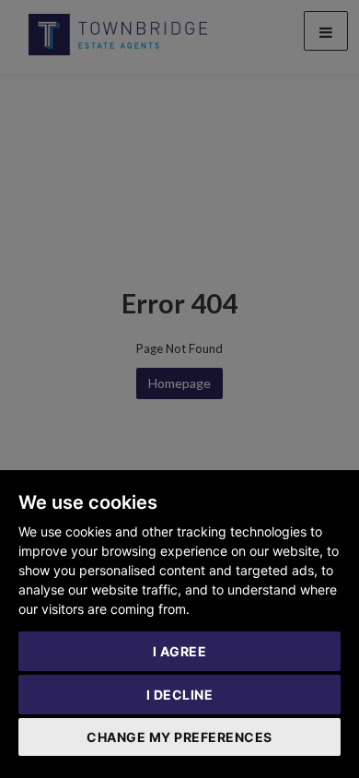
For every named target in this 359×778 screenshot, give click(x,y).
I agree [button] (180, 651)
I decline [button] (180, 694)
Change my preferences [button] (179, 737)
